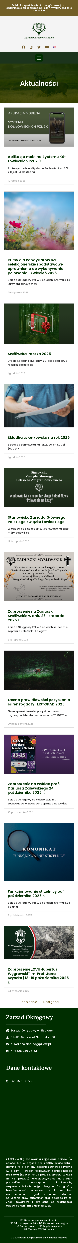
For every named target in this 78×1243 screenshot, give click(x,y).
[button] (39, 58)
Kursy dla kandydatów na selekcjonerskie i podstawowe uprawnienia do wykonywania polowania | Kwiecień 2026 (36, 266)
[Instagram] (31, 47)
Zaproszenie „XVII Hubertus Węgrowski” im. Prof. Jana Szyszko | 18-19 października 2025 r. (38, 976)
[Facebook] (23, 47)
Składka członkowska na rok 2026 (39, 437)
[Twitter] (39, 47)
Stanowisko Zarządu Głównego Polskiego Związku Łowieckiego (36, 519)
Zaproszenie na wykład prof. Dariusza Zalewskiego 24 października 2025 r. (34, 788)
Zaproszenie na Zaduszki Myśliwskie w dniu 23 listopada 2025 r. (36, 615)
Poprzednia (28, 1002)
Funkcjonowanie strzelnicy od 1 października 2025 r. (36, 893)
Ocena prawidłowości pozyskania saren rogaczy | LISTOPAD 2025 (39, 702)
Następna (51, 1002)
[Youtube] (46, 47)
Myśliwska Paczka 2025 (29, 353)
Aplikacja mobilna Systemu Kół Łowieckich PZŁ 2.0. (36, 159)
